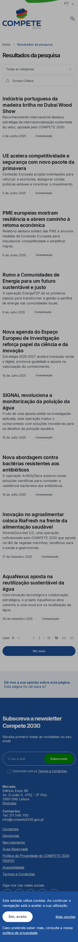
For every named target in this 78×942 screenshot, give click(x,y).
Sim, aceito (18, 916)
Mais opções (66, 917)
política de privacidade (19, 933)
